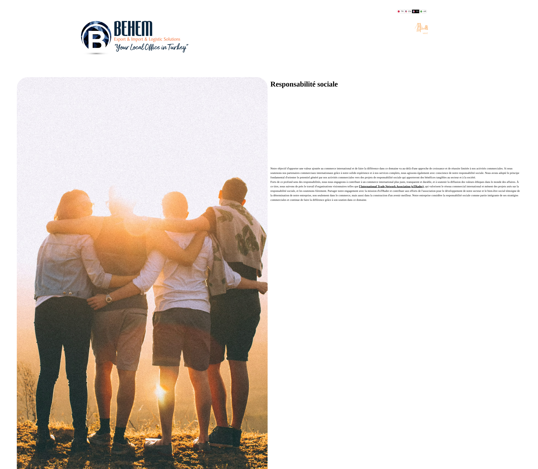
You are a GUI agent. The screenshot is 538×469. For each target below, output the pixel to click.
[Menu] (421, 28)
